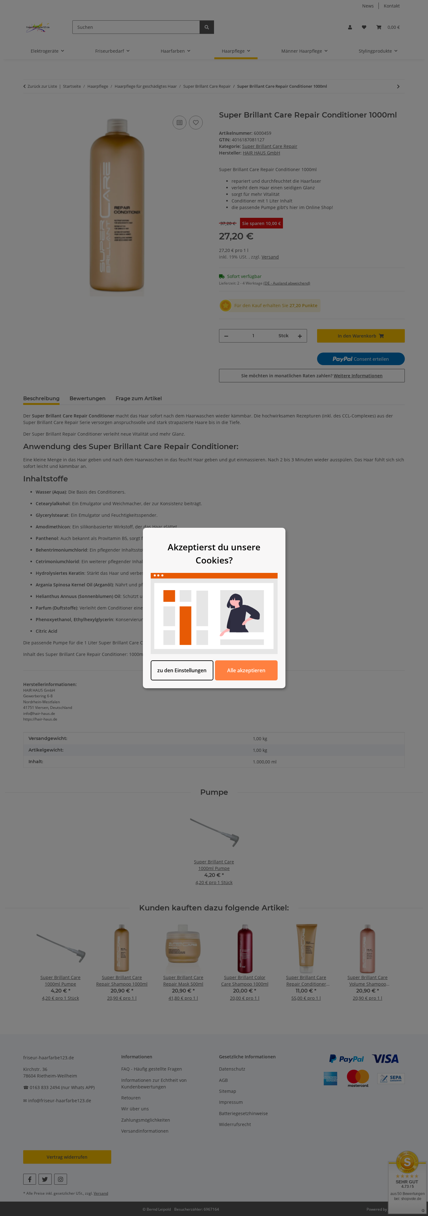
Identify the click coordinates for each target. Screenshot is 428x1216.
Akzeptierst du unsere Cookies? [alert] (214, 553)
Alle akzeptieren (246, 670)
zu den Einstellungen (181, 670)
